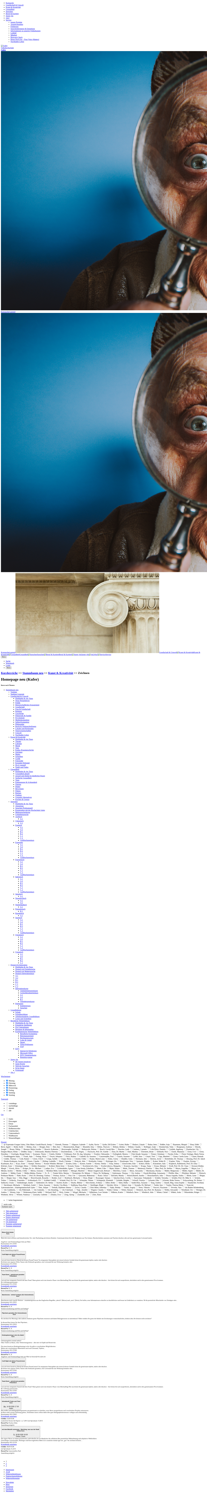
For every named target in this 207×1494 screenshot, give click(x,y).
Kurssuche (10, 3)
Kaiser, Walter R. (159, 1161)
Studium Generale (17, 694)
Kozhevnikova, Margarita (111, 1166)
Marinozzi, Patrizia (145, 1168)
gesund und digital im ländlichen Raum (30, 776)
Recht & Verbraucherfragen (25, 726)
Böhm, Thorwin (103, 1147)
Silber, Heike (110, 1183)
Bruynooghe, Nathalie (70, 1149)
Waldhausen (13, 1136)
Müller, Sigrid (187, 1171)
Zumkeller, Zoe (83, 1195)
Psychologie (20, 718)
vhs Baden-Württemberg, (194, 1187)
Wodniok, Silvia (7, 1195)
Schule (17, 1012)
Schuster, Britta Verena (171, 1180)
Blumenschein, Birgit (71, 1147)
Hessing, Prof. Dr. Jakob (195, 1159)
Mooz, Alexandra (136, 1171)
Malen (17, 754)
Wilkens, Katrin (117, 1192)
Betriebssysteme (26, 1057)
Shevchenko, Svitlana (94, 1183)
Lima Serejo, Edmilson (85, 1168)
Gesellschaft (20, 707)
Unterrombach (14, 1133)
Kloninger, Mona (21, 1166)
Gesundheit (10, 9)
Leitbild (13, 33)
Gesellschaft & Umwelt (14, 5)
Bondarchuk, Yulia (166, 1147)
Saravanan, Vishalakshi (143, 1178)
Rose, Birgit (87, 1178)
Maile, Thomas (128, 1168)
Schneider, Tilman (86, 1180)
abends (11, 1108)
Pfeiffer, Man (173, 1173)
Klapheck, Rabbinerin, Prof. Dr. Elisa (183, 1164)
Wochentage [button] (5, 1076)
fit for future (19, 1068)
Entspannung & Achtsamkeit (26, 782)
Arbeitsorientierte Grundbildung (27, 1016)
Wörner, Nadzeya (23, 1195)
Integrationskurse (21, 989)
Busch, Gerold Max (107, 1149)
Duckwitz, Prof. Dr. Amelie (98, 1152)
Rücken (18, 793)
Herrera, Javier (155, 1159)
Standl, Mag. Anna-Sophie (174, 1183)
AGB (8, 1472)
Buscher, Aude (123, 1149)
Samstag (12, 1093)
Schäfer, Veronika (161, 1178)
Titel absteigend (12, 1213)
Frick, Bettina (71, 1156)
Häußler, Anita (126, 1159)
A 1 (21, 819)
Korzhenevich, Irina (90, 1166)
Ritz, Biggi (23, 1178)
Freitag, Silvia (41, 1156)
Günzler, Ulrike (80, 1159)
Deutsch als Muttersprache (25, 971)
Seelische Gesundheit (23, 778)
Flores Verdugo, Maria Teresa (193, 1154)
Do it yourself (20, 765)
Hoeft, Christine (65, 1161)
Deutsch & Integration (19, 965)
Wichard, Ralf (50, 1192)
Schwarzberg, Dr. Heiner (192, 1180)
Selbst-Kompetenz (22, 722)
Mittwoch (12, 1086)
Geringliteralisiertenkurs (29, 993)
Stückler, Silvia (112, 1185)
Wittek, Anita (176, 1192)
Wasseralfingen (14, 1138)
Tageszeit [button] (4, 1099)
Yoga (17, 780)
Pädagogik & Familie (23, 716)
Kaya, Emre (20, 1164)
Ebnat (11, 1124)
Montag (11, 1081)
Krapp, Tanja (146, 1166)
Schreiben (19, 756)
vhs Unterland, (68, 1190)
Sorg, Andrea (156, 1183)
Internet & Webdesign (28, 1051)
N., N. (47, 1173)
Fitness (18, 791)
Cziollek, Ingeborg (176, 1149)
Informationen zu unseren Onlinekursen (25, 31)
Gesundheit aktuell (22, 774)
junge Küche (20, 1064)
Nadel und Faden (21, 767)
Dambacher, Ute (192, 1149)
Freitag (11, 1090)
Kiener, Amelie (85, 1164)
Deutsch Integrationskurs (24, 974)
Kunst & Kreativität (13, 7)
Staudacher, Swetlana (196, 1183)
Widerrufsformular (13, 1478)
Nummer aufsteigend (14, 1224)
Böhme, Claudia (134, 1147)
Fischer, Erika (173, 1154)
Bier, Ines (56, 1147)
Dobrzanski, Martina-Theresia (46, 1152)
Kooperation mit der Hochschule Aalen (30, 810)
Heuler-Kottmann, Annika (14, 1161)
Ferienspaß (19, 1070)
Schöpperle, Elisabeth (105, 1180)
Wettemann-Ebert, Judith (32, 1192)
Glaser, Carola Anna (180, 1156)
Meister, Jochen (7, 1171)
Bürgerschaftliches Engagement (27, 705)
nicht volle (8, 1204)
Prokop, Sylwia (59, 1176)
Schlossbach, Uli (34, 1180)
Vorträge (14, 692)
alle (10, 1111)
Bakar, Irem (152, 1144)
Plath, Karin (21, 1176)
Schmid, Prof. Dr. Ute (68, 1180)
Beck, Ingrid (5, 1147)
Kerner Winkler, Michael (53, 1164)
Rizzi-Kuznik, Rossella (39, 1178)
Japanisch (19, 894)
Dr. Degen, (80, 1152)
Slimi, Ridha (123, 1183)
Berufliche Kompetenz (28, 1034)
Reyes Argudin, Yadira (174, 1176)
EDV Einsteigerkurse (28, 1055)
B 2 (21, 834)
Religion (18, 711)
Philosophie (19, 724)
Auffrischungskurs (27, 840)
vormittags (13, 1103)
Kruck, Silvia (14, 1168)
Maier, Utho (101, 1168)
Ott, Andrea (135, 1173)
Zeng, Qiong (69, 1195)
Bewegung (19, 789)
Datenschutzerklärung (14, 1476)
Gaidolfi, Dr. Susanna (87, 1156)
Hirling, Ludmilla (49, 1161)
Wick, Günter (64, 1192)
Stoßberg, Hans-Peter (79, 1185)
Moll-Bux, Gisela (119, 1171)
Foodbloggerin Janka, (12, 1156)
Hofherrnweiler (14, 1128)
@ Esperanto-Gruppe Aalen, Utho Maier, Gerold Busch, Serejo (28, 1144)
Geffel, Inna (137, 1156)
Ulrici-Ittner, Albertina (98, 1187)
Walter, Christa (112, 1190)
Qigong (18, 784)
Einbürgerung (25, 1006)
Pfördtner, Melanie (189, 1173)
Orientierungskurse (27, 1001)
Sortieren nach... (7, 1207)
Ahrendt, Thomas (61, 1144)
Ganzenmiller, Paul (106, 1156)
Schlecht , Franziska (17, 1180)
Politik (17, 703)
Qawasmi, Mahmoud (87, 1176)
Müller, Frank (16, 1173)
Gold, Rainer (24, 1159)
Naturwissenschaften (23, 731)
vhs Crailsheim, (10, 1190)
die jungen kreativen (23, 1062)
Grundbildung (16, 1010)
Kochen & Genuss (22, 799)
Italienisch (19, 877)
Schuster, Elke (153, 1180)
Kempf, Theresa (35, 1164)
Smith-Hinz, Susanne (139, 1183)
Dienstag (12, 1083)
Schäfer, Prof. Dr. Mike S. (181, 1178)
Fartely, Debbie (55, 1154)
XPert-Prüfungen (26, 1044)
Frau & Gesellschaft (22, 709)
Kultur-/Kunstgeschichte (24, 750)
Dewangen (13, 1121)
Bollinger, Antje (150, 1147)
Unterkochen (13, 1131)
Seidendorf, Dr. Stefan (45, 1183)
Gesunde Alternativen (23, 797)
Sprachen (9, 12)
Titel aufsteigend (12, 1211)
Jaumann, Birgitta (143, 1161)
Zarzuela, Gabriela (40, 1195)
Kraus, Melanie (160, 1166)
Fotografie (19, 761)
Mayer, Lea (195, 1168)
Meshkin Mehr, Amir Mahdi (57, 1171)
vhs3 (7, 18)
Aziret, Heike (124, 1144)
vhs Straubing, (53, 1190)
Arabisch (18, 817)
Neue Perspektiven (22, 701)
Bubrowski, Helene (89, 1149)
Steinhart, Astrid (29, 1185)
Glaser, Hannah (197, 1156)
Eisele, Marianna (178, 1152)
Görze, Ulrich (38, 1159)
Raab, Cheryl (103, 1176)
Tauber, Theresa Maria (174, 1185)
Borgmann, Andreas (184, 1147)
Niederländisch (21, 905)
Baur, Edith (194, 1144)
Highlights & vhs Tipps (24, 698)
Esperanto (19, 842)
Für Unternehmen (22, 1027)
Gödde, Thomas (10, 1159)
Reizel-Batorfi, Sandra (135, 1176)
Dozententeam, (67, 1152)
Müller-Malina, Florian (33, 1173)
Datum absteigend (12, 1217)
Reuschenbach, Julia (155, 1176)
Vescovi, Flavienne (160, 1187)
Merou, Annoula (37, 1171)
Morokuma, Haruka (153, 1171)
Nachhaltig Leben (17, 42)
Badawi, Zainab (138, 1144)
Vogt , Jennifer (82, 1190)
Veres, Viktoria (144, 1187)
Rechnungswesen (26, 1038)
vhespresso (19, 806)
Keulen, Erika (71, 1164)
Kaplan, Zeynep (190, 1161)
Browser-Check (17, 37)
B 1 (21, 832)
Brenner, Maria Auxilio (32, 1149)
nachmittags (13, 1106)
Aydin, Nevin (94, 1144)
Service (8, 20)
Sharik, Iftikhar (76, 1183)
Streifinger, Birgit (96, 1185)
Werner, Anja (15, 1192)
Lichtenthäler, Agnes (65, 1168)
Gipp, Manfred (164, 1156)
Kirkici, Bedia (144, 1164)
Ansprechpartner (17, 24)
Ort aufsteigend (11, 1220)
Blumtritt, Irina (88, 1147)
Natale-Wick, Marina (61, 1173)
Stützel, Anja (126, 1185)
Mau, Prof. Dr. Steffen (163, 1168)
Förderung (14, 27)
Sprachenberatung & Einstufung (23, 29)
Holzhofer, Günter (95, 1161)
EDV (17, 1049)
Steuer (22, 1042)
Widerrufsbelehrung (13, 1474)
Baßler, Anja (165, 1144)
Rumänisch (19, 913)
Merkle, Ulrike (21, 1171)
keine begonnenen (15, 1200)
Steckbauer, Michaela (12, 1185)
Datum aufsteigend (13, 1215)
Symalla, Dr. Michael (143, 1185)
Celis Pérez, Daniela (157, 1149)
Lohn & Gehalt (26, 1040)
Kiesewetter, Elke (129, 1164)
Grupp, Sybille (52, 1159)
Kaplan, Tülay (174, 1161)
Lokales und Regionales (24, 729)
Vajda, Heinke (115, 1187)
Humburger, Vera (126, 1161)
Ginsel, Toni (150, 1156)
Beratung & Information (24, 1029)
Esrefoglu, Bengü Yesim (20, 1154)
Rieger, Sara (11, 1178)
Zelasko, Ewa (56, 1195)
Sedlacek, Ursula (7, 1183)
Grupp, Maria (66, 1159)
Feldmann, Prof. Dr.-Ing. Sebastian (77, 1154)
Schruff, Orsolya (138, 1180)
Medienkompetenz (22, 720)
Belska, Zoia (31, 1147)
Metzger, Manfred (77, 1171)
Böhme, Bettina (119, 1147)
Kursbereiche (9, 673)
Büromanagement (27, 1036)
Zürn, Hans (96, 1195)
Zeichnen (18, 752)
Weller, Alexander (171, 1190)
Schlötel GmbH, (50, 1180)
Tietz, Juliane (43, 1187)
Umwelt (18, 733)
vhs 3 (13, 1072)
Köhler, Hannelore (39, 1166)
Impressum (10, 1470)
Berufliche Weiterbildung (20, 1021)
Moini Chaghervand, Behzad (99, 1171)
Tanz (17, 748)
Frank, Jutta (28, 1156)
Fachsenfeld (13, 1126)
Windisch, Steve (132, 1192)
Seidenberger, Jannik (25, 1183)
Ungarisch (19, 952)
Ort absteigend (11, 1222)
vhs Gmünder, (39, 1190)
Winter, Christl (162, 1192)
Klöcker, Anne (6, 1166)
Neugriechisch (20, 898)
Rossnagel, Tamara (103, 1178)
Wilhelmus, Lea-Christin (98, 1192)
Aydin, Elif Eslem (109, 1144)
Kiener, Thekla (100, 1164)
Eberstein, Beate (147, 1152)
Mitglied (14, 35)
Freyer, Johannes (56, 1156)
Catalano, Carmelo (140, 1149)
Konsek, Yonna (73, 1166)
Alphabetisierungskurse (29, 991)
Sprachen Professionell (24, 808)
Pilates (17, 787)
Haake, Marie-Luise (97, 1159)
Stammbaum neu (33, 673)
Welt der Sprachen (22, 1066)
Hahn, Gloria (113, 1159)
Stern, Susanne (44, 1185)
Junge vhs (9, 16)
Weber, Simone (127, 1190)
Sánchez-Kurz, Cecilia (122, 1178)
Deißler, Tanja (26, 1152)
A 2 (21, 830)
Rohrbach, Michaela (72, 1178)
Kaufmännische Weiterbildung (26, 1032)
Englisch (18, 825)
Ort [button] (2, 1115)
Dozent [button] (3, 1142)
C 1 (21, 836)
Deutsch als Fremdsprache (25, 969)
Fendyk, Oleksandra (101, 1154)
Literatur (18, 744)
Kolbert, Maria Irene (56, 1166)
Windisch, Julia (147, 1192)
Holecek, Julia (80, 1161)
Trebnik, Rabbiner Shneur (61, 1187)
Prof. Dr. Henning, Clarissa (39, 1176)
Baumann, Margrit (180, 1144)
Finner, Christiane (157, 1154)
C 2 (21, 838)
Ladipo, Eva (49, 1168)
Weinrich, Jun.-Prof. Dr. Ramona (149, 1190)
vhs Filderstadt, (25, 1190)
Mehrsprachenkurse (22, 812)
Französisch (19, 860)
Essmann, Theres (39, 1154)
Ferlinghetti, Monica (120, 1154)
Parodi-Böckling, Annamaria (154, 1173)
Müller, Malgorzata (171, 1171)
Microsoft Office (26, 1053)
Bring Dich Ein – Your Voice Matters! (25, 39)
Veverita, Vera (176, 1187)
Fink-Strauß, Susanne (139, 1154)
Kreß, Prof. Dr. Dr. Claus (178, 1166)
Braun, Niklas (15, 1149)
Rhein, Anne (191, 1176)
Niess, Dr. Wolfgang (101, 1173)
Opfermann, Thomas (120, 1173)
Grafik (17, 759)
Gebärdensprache (22, 814)
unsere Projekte (16, 22)
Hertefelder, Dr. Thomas (174, 1159)
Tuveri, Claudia (80, 1187)
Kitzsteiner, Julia (159, 1164)
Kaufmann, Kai (7, 1164)
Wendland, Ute (187, 1190)
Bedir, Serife (18, 1147)
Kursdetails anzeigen (9, 1246)
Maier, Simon (114, 1168)
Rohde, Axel (56, 1178)
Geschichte (19, 713)
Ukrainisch (19, 935)
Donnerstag (13, 1088)
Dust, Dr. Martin (118, 1152)
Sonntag (12, 1095)
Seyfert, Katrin (62, 1183)
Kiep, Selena (114, 1164)
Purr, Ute (71, 1176)
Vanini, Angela (129, 1187)
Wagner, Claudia (97, 1190)
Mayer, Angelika (181, 1168)
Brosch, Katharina (51, 1149)
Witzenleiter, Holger (191, 1192)
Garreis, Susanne (123, 1156)
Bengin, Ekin (45, 1147)
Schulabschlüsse (21, 1014)
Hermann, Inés (141, 1159)
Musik (17, 746)
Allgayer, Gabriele (78, 1144)
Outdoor (18, 795)
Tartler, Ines (158, 1185)
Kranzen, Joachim (131, 1166)
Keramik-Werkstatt (22, 763)
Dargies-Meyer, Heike (9, 1152)
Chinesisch (19, 821)
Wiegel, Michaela (79, 1192)
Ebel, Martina (133, 1152)
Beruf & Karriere (12, 14)
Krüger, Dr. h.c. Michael (32, 1168)
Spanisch (18, 918)
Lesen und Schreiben (23, 1019)
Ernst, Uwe (192, 1152)
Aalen (11, 1119)
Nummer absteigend (13, 1226)
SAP (22, 1047)
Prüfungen (19, 1004)
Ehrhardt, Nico (162, 1152)
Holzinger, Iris (111, 1161)
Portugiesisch (20, 909)
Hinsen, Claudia (33, 1161)
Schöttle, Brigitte (122, 1180)
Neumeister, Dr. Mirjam (81, 1173)
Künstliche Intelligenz (23, 1025)
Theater (18, 741)
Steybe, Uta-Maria (60, 1185)
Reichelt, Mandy (117, 1176)
